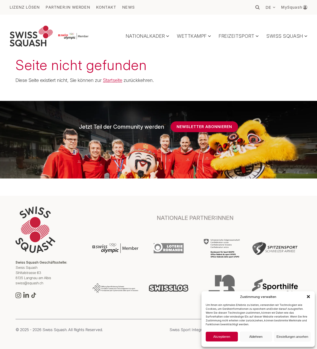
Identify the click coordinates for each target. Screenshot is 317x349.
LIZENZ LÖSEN (25, 7)
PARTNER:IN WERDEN (68, 7)
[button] (308, 296)
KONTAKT (106, 7)
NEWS (128, 7)
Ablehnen (255, 336)
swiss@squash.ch (29, 283)
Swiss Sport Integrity (187, 330)
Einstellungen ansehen (292, 336)
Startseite (112, 80)
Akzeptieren (221, 336)
